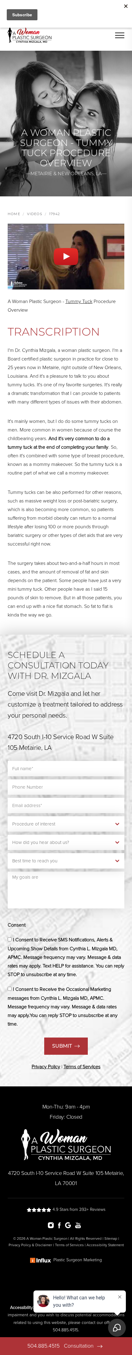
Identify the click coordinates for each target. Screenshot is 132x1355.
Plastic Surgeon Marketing (77, 1259)
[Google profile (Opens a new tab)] (69, 1225)
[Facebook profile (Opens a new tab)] (61, 1225)
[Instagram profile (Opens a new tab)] (52, 1225)
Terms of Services (69, 1245)
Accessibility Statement (105, 1245)
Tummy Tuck (78, 301)
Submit (62, 1046)
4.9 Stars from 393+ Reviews (78, 1209)
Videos (34, 214)
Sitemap (110, 1238)
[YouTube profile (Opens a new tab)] (79, 1225)
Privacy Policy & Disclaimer (30, 1245)
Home (14, 214)
